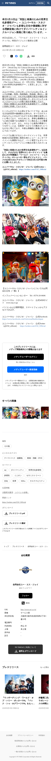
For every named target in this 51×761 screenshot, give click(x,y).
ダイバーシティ (17, 470)
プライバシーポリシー (25, 735)
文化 (6, 481)
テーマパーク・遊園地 (13, 458)
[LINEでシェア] (21, 56)
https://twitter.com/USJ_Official (32, 169)
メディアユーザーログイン (25, 357)
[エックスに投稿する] (12, 56)
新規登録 (40, 3)
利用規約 (42, 735)
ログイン (32, 3)
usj (5, 470)
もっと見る (44, 667)
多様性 (7, 475)
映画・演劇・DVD (34, 458)
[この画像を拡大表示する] (11, 413)
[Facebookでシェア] (16, 56)
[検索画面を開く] (48, 3)
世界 (14, 481)
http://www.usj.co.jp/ (28, 610)
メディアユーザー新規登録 (25, 369)
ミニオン (18, 475)
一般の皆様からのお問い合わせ (25, 752)
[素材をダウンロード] (28, 56)
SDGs (23, 481)
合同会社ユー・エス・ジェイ (39, 546)
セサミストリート (33, 475)
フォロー (25, 596)
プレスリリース (18, 546)
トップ (6, 546)
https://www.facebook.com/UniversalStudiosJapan (22, 319)
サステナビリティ (37, 481)
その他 (7, 446)
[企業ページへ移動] (25, 571)
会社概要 (9, 735)
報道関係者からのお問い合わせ (25, 741)
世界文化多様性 (35, 470)
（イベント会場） (21, 492)
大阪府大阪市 (7, 492)
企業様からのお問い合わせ (25, 746)
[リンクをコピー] (33, 56)
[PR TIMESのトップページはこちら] (10, 3)
